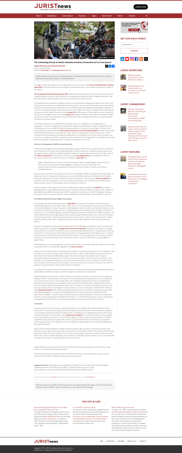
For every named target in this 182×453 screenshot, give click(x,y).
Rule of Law (107, 16)
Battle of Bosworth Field (51, 417)
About (120, 16)
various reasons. (77, 247)
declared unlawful (45, 290)
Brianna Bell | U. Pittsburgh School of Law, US (56, 70)
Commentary (67, 16)
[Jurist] (52, 7)
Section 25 (71, 112)
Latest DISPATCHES (131, 70)
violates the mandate (73, 315)
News (38, 16)
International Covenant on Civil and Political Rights (78, 130)
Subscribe (134, 51)
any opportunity (83, 156)
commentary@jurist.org (90, 377)
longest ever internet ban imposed (72, 228)
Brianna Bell (54, 377)
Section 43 (69, 115)
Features (82, 16)
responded (71, 203)
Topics (94, 16)
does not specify (102, 178)
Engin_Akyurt (103, 57)
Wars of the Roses (49, 419)
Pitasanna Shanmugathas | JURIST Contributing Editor (136, 118)
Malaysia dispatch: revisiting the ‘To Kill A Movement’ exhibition (136, 77)
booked (98, 187)
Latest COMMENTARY (132, 104)
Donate (132, 16)
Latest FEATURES (130, 151)
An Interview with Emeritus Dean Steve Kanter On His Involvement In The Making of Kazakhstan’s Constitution (137, 179)
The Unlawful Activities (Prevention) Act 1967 (51, 94)
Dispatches (51, 16)
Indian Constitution (44, 156)
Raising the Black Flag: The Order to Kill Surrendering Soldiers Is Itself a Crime (137, 129)
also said (80, 158)
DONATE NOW (140, 7)
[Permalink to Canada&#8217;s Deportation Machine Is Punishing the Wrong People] (123, 111)
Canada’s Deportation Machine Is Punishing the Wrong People (137, 111)
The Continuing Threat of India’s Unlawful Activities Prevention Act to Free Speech (72, 62)
